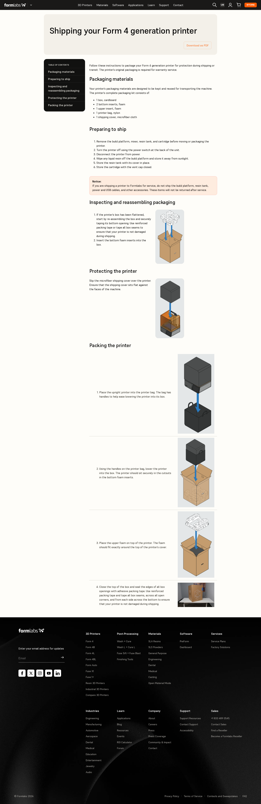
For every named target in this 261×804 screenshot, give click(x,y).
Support (164, 5)
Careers (152, 724)
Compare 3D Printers (97, 695)
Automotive (92, 730)
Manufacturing (94, 724)
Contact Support (189, 724)
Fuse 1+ (90, 677)
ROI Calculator (124, 742)
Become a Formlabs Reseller (226, 736)
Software (118, 5)
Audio (89, 772)
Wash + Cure (124, 641)
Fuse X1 (90, 671)
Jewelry (90, 766)
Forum (120, 748)
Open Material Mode (159, 683)
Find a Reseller (219, 730)
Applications (135, 5)
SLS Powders (155, 647)
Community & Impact (159, 742)
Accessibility (187, 730)
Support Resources (190, 718)
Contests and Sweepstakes (222, 796)
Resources (123, 730)
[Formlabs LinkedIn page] (57, 673)
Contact (178, 5)
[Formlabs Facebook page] (22, 673)
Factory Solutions (220, 647)
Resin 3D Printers (95, 683)
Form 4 (89, 641)
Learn (151, 5)
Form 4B (90, 647)
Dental (152, 665)
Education (91, 754)
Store (251, 5)
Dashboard (186, 647)
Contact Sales (218, 724)
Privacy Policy (172, 796)
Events (120, 736)
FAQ (245, 796)
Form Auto (91, 665)
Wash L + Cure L (126, 647)
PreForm (184, 641)
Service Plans (218, 641)
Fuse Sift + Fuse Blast (129, 653)
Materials (102, 5)
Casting (152, 677)
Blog (119, 724)
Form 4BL (91, 659)
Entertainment (93, 760)
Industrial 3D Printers (97, 689)
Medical (152, 671)
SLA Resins (154, 641)
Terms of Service (193, 796)
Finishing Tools (125, 659)
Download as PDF (198, 45)
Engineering (155, 659)
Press (151, 730)
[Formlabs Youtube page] (48, 673)
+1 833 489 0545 (220, 718)
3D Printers (85, 5)
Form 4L (90, 653)
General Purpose (157, 653)
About (151, 718)
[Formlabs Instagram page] (39, 673)
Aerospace (92, 736)
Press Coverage (157, 736)
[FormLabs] (15, 5)
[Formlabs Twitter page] (30, 673)
